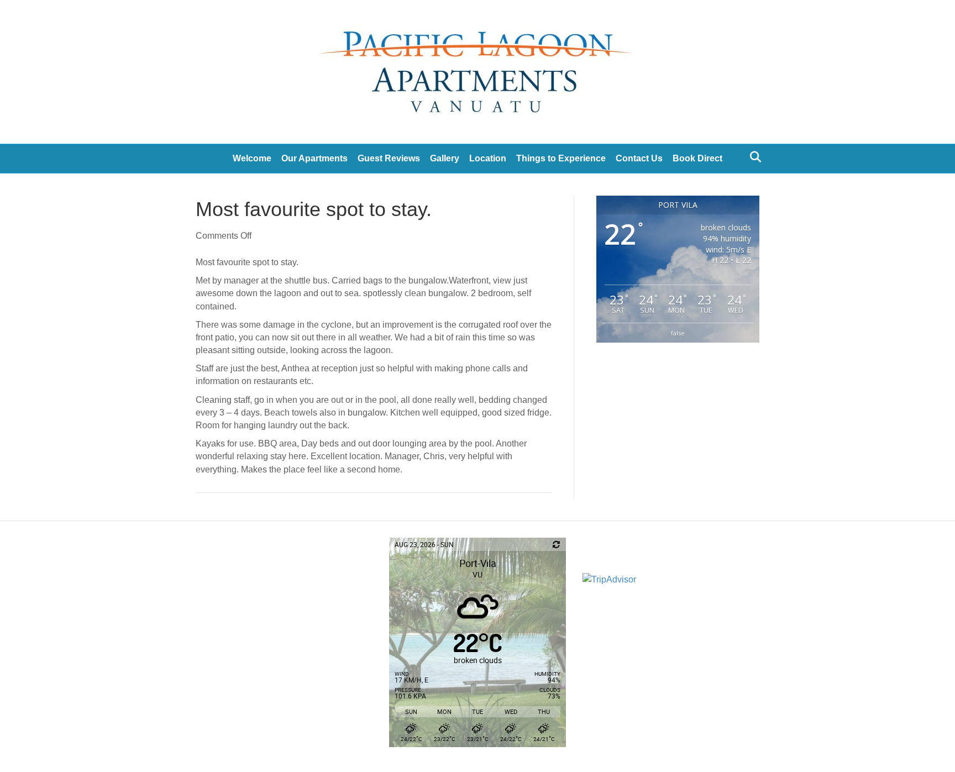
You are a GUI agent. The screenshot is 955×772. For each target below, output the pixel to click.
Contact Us (639, 158)
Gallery (444, 158)
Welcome (252, 158)
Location (487, 158)
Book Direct (697, 158)
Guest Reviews (389, 158)
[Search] (752, 157)
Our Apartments (314, 158)
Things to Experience (561, 158)
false (678, 333)
